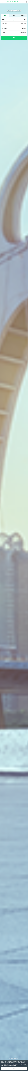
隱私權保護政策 (12, 1065)
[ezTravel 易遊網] (14, 1)
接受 (14, 1068)
